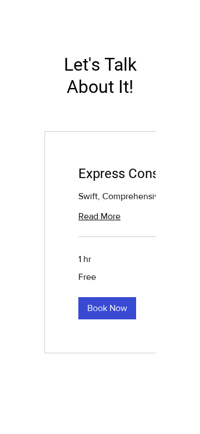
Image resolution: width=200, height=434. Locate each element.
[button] (107, 308)
